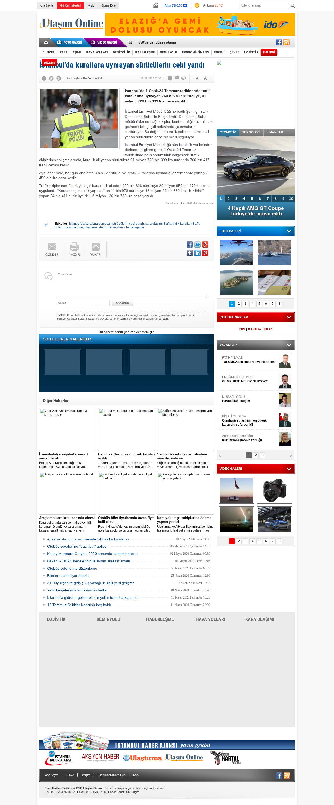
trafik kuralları (182, 223)
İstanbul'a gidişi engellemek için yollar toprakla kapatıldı (93, 597)
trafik (167, 223)
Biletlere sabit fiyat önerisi (68, 576)
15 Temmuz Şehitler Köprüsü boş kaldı (79, 605)
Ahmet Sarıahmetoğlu (242, 374)
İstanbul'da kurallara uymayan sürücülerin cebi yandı (106, 223)
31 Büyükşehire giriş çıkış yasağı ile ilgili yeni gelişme (91, 583)
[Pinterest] (205, 253)
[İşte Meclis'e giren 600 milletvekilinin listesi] (274, 282)
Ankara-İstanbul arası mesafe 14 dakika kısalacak (88, 539)
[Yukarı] (96, 249)
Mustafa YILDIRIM (248, 433)
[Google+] (58, 78)
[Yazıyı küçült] (195, 78)
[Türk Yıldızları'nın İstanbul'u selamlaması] (236, 252)
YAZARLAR (228, 345)
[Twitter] (51, 78)
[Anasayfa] (46, 42)
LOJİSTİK (56, 619)
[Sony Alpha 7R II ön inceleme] (274, 490)
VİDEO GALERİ (231, 469)
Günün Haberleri (70, 5)
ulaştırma (91, 227)
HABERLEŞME (160, 619)
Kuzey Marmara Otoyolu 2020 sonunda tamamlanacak (92, 554)
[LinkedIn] (197, 253)
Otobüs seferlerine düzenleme (72, 568)
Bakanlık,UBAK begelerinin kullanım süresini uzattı (88, 561)
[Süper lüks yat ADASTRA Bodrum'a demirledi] (274, 252)
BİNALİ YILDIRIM (244, 357)
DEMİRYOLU (108, 619)
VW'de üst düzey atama (157, 42)
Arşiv (91, 5)
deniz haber (107, 227)
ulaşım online (73, 227)
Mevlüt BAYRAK (241, 394)
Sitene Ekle (109, 5)
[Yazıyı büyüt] (207, 78)
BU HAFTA (254, 329)
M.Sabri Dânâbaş (238, 413)
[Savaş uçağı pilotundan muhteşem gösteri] (236, 490)
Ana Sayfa (46, 5)
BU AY (268, 329)
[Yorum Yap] (170, 78)
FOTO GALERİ (230, 231)
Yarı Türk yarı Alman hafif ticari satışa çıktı (255, 210)
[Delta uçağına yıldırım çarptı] (236, 519)
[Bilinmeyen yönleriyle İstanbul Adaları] (236, 282)
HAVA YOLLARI (210, 619)
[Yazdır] (183, 78)
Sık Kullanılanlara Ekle (112, 775)
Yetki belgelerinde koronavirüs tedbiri (77, 590)
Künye (70, 775)
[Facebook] (44, 78)
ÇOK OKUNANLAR (234, 317)
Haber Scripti (116, 792)
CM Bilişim (132, 792)
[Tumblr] (190, 253)
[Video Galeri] (104, 42)
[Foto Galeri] (70, 42)
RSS (136, 775)
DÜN (242, 329)
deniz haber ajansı (130, 227)
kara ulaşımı (154, 223)
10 (291, 199)
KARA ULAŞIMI (259, 619)
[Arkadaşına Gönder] (177, 78)
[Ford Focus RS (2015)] (274, 519)
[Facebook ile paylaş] (279, 42)
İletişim (85, 775)
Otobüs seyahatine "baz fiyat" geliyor (77, 546)
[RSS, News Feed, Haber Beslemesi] (286, 42)
